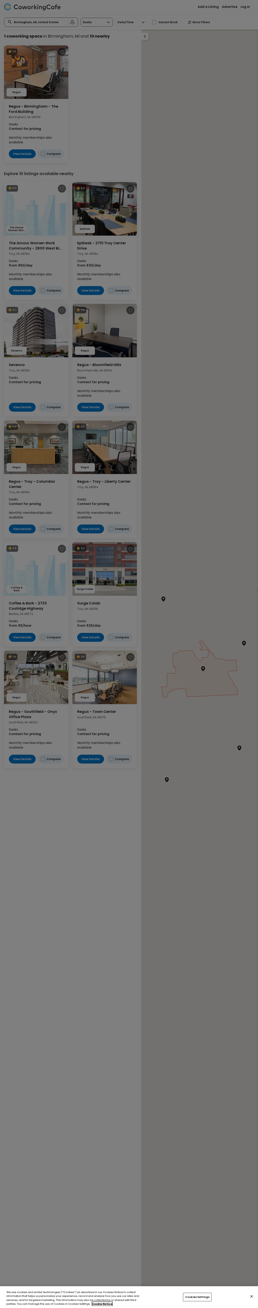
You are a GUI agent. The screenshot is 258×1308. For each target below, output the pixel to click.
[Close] (251, 1296)
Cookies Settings (197, 1297)
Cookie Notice (102, 1304)
